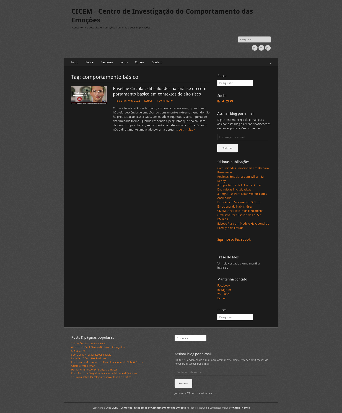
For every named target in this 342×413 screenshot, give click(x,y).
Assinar (183, 383)
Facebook (223, 285)
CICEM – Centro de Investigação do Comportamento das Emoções (149, 407)
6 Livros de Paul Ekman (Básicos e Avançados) (98, 347)
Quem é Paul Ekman (83, 365)
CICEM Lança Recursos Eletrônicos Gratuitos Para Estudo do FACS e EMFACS (240, 215)
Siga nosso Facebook (234, 239)
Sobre (90, 62)
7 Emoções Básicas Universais (89, 343)
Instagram (224, 290)
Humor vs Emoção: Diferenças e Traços (94, 369)
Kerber (148, 100)
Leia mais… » (187, 129)
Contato (157, 62)
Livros (124, 62)
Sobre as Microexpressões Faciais (91, 354)
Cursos (139, 62)
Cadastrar (227, 148)
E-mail (221, 298)
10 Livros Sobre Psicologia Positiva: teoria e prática (101, 377)
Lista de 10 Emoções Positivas (88, 358)
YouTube (223, 294)
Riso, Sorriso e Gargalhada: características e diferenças (104, 373)
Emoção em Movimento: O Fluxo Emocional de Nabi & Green (107, 362)
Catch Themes (241, 407)
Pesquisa (107, 62)
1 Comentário (165, 100)
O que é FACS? (79, 351)
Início (74, 62)
